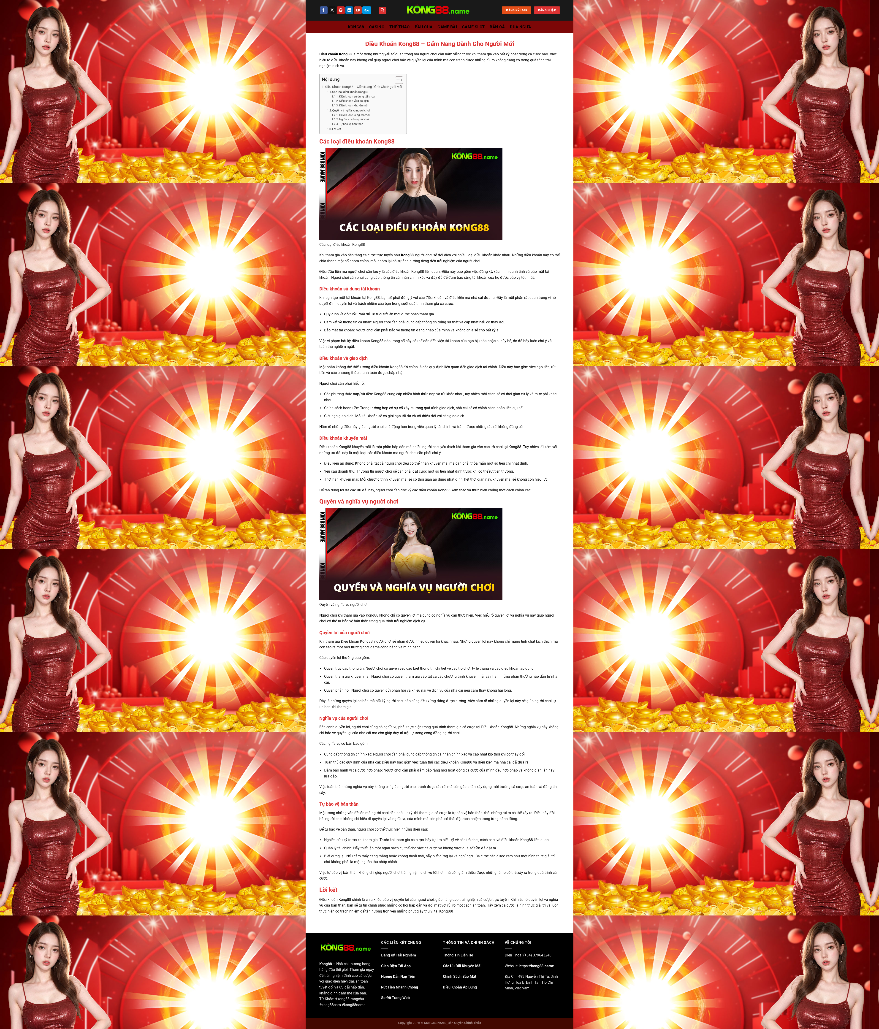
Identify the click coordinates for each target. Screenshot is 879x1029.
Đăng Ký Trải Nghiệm (398, 955)
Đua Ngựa (520, 27)
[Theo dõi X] (332, 10)
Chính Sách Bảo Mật (459, 976)
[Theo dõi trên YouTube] (358, 10)
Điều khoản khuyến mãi (353, 105)
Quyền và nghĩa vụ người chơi (351, 110)
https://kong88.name (536, 966)
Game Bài (447, 27)
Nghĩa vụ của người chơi (354, 119)
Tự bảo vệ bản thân (351, 124)
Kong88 (407, 255)
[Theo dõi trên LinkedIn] (349, 10)
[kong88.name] (439, 10)
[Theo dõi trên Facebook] (324, 10)
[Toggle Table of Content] (397, 80)
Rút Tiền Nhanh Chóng (399, 987)
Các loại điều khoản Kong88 (350, 92)
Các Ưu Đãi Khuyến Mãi (462, 966)
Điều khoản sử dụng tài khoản (357, 96)
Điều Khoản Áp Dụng (460, 987)
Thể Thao (399, 27)
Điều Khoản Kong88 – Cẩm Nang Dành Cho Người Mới (363, 87)
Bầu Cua (423, 27)
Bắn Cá (497, 27)
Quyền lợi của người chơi (354, 115)
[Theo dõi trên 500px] (366, 10)
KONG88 (356, 27)
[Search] (382, 10)
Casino (376, 27)
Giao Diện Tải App (396, 966)
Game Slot (473, 27)
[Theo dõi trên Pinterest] (341, 10)
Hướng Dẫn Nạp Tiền (398, 976)
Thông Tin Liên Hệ (458, 955)
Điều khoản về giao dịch (354, 101)
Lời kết (336, 129)
